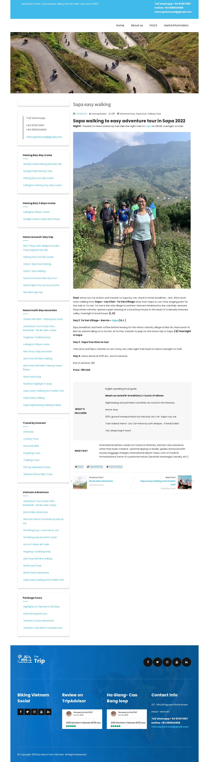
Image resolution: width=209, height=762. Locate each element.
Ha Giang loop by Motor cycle (40, 537)
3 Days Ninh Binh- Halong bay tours (43, 319)
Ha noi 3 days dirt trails (36, 544)
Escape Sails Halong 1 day (37, 171)
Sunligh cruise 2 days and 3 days (41, 219)
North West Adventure (36, 572)
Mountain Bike (31, 445)
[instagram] (167, 662)
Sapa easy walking (33, 397)
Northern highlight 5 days (37, 383)
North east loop (32, 376)
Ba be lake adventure (35, 512)
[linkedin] (186, 662)
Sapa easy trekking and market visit (43, 390)
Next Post (157, 481)
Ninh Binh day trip (33, 292)
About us (137, 25)
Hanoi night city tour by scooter (41, 285)
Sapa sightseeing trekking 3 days (42, 405)
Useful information (176, 25)
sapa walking (115, 466)
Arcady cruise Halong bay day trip (42, 163)
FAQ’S (153, 25)
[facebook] (148, 662)
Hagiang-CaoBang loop (36, 337)
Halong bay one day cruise (38, 178)
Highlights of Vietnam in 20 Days (41, 606)
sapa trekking (96, 466)
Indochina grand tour (35, 613)
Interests (28, 431)
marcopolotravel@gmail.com (173, 11)
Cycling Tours (31, 438)
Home (120, 25)
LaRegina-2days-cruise (36, 212)
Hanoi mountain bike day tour (40, 278)
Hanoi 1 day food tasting (37, 264)
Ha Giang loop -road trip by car (41, 530)
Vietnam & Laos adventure (38, 620)
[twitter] (157, 662)
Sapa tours (141, 113)
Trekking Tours (154, 113)
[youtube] (176, 662)
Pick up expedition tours (36, 467)
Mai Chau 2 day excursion (37, 351)
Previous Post (101, 479)
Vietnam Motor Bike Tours (37, 474)
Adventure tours (127, 113)
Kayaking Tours (31, 453)
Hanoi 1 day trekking (34, 271)
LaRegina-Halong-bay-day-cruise (42, 185)
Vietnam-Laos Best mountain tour (42, 627)
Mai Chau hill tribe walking (37, 358)
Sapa (148, 126)
